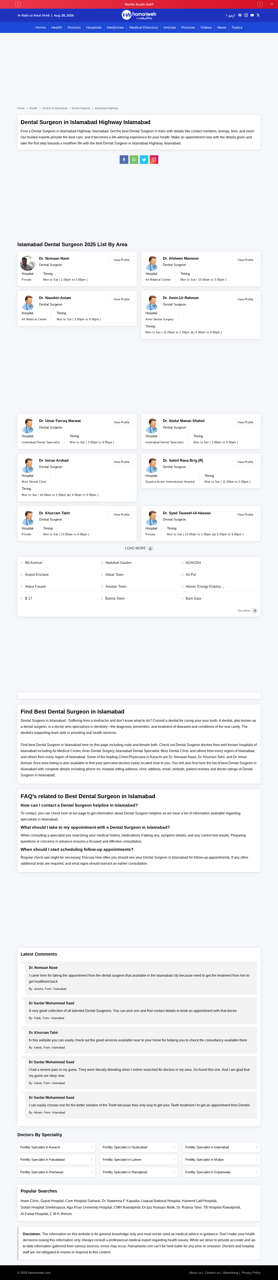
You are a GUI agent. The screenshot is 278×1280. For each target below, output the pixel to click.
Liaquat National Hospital (160, 1201)
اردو (231, 15)
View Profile (122, 260)
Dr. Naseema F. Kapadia (120, 1201)
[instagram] (154, 159)
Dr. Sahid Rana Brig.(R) (183, 460)
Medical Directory (143, 27)
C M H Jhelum (61, 1214)
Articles (170, 27)
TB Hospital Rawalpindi (221, 1207)
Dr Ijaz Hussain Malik (158, 1207)
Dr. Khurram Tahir (54, 513)
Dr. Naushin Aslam (55, 298)
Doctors (74, 27)
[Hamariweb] (139, 15)
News (221, 27)
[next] (260, 4)
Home (41, 27)
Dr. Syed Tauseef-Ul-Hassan (187, 513)
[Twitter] (144, 159)
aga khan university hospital (89, 1207)
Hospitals (94, 27)
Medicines (115, 27)
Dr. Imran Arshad (53, 460)
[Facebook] (124, 159)
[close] (272, 4)
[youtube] (252, 15)
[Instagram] (246, 15)
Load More (136, 548)
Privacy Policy (251, 1272)
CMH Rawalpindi (127, 1207)
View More (244, 610)
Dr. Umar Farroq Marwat (60, 421)
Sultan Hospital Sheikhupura (43, 1207)
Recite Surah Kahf (139, 4)
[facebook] (240, 15)
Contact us (212, 1272)
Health (56, 27)
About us (195, 1272)
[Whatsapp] (134, 159)
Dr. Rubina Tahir (189, 1207)
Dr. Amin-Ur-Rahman (181, 298)
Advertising (230, 1272)
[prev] (17, 4)
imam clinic (30, 1201)
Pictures (188, 27)
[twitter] (258, 15)
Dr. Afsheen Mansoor (181, 258)
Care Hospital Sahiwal (82, 1201)
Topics (237, 27)
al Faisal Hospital (34, 1214)
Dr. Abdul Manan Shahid (183, 421)
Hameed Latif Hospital (199, 1201)
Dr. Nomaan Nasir (54, 258)
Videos (206, 27)
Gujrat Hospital (52, 1201)
